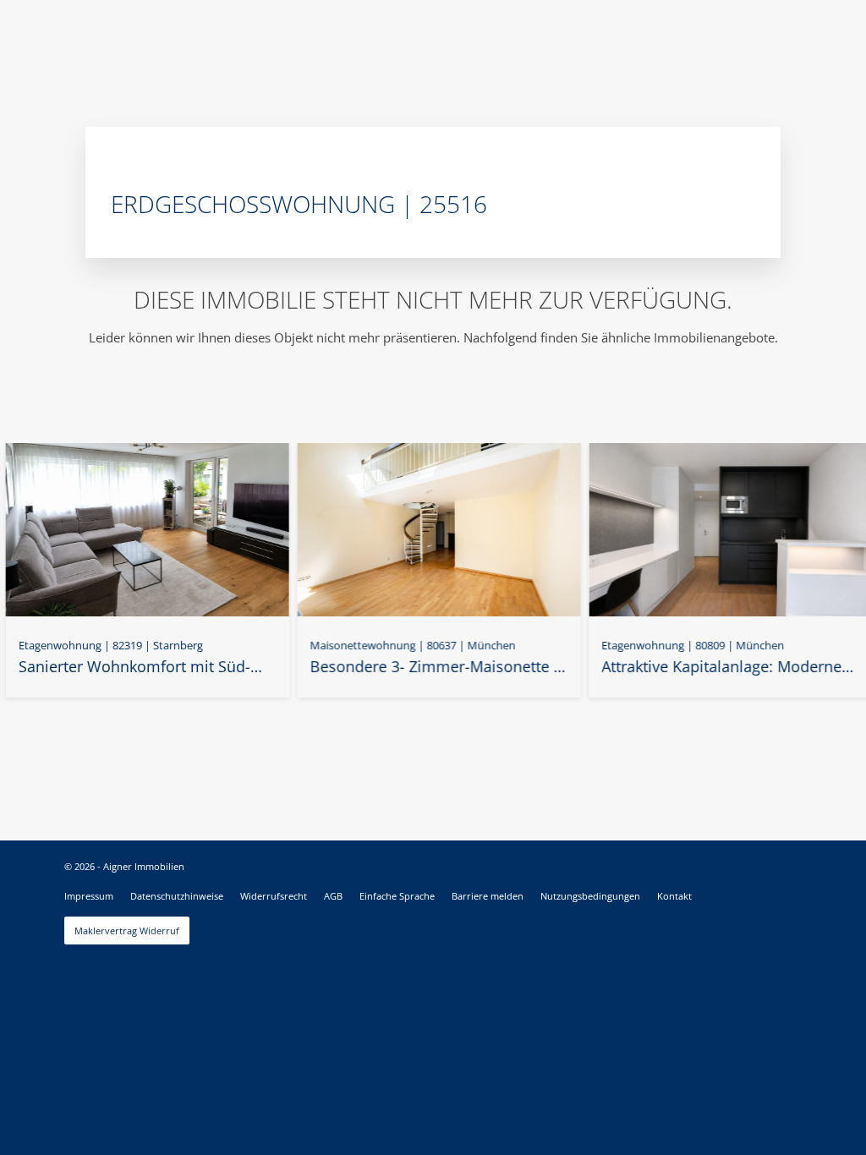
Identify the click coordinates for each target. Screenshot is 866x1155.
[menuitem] (88, 896)
